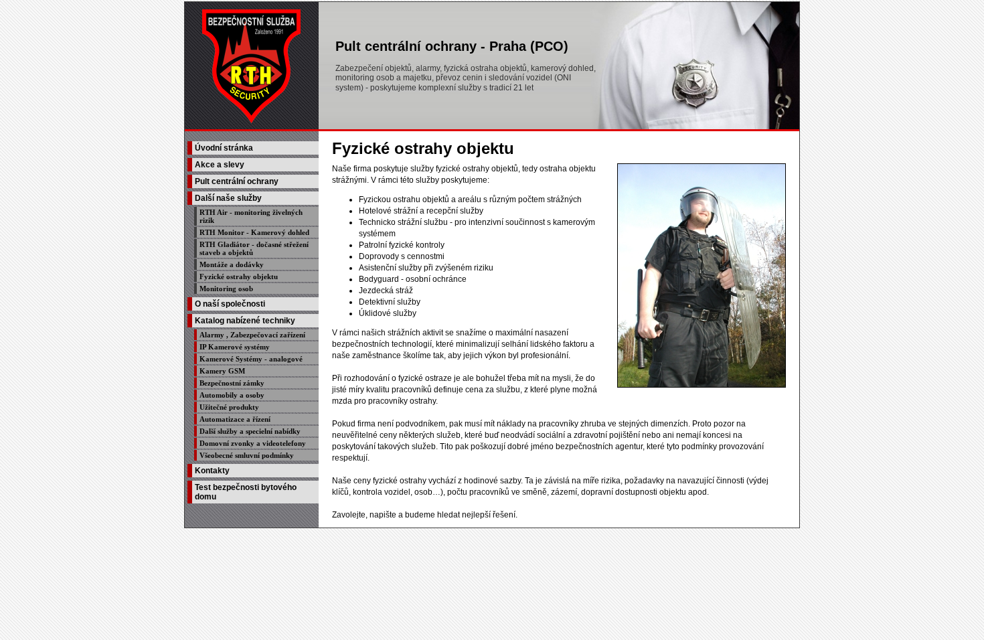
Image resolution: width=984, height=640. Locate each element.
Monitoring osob (226, 289)
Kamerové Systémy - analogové (251, 359)
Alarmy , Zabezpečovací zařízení (252, 335)
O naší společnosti (230, 304)
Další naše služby (228, 198)
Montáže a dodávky (231, 264)
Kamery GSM (222, 371)
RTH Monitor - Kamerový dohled (254, 232)
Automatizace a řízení (234, 419)
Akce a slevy (219, 164)
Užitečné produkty (229, 407)
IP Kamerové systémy (234, 347)
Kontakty (212, 470)
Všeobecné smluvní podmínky (246, 455)
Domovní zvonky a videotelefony (252, 443)
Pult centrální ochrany (236, 181)
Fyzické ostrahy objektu (238, 276)
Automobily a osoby (231, 395)
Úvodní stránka (224, 148)
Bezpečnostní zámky (231, 383)
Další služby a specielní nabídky (250, 431)
